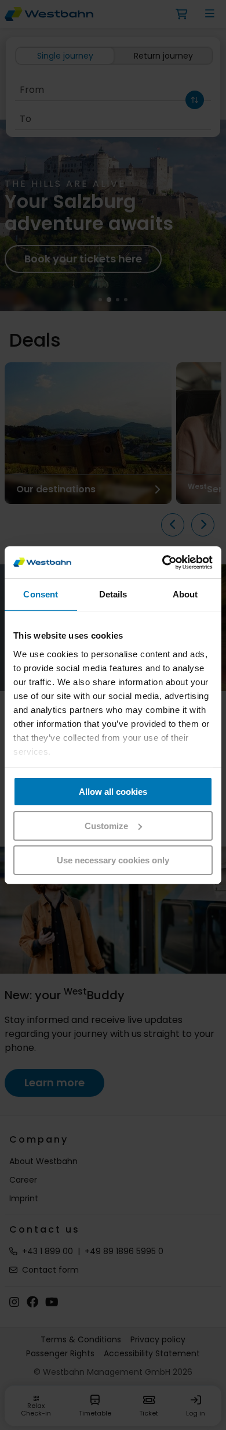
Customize (106, 826)
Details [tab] (113, 594)
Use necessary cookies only (113, 860)
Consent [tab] (40, 594)
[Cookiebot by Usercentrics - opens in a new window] (162, 562)
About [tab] (185, 594)
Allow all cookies (113, 792)
